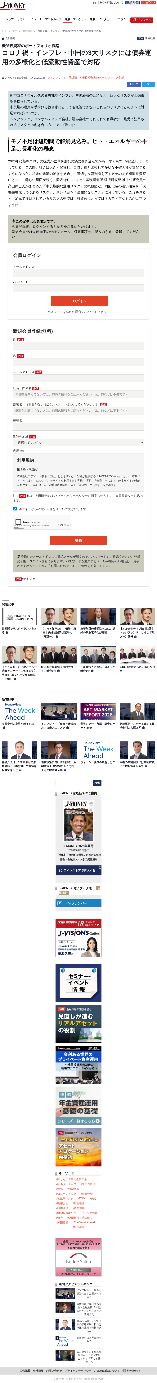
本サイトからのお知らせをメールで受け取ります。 (54, 509)
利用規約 (19, 450)
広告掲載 (25, 1370)
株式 (93, 1198)
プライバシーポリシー (72, 495)
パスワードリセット (96, 311)
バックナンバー (76, 903)
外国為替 (79, 1226)
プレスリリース (141, 19)
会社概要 (38, 1370)
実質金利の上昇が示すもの (18, 723)
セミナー (22, 19)
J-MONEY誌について (107, 1370)
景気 (60, 1188)
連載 (92, 19)
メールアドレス (23, 266)
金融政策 (74, 1188)
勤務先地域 (24, 436)
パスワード (20, 282)
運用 (67, 19)
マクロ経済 (88, 1184)
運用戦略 (150, 38)
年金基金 (79, 1203)
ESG (82, 1198)
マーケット (80, 19)
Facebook (133, 1370)
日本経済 (62, 1208)
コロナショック (66, 1193)
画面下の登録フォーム (53, 232)
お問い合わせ (54, 1370)
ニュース (36, 19)
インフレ (55, 77)
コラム (122, 19)
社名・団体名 (25, 388)
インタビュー (107, 19)
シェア (135, 84)
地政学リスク (65, 1198)
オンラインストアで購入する (76, 870)
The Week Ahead (84, 1222)
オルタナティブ (66, 1184)
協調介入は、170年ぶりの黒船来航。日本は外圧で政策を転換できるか (19, 766)
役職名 (17, 420)
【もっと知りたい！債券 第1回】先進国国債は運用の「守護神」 (58, 632)
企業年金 (87, 1193)
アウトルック (53, 19)
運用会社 (62, 1203)
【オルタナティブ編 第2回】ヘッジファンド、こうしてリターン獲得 (137, 632)
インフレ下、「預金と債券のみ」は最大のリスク (89, 1293)
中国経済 (71, 77)
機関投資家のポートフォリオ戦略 (103, 77)
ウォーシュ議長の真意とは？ (97, 762)
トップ (10, 19)
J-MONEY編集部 (16, 77)
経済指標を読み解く (81, 1217)
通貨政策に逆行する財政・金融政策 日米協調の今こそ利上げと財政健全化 (58, 766)
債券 (60, 1217)
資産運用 (79, 1208)
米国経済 (62, 1222)
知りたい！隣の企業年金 (72, 1179)
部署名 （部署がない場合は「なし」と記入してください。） (59, 404)
